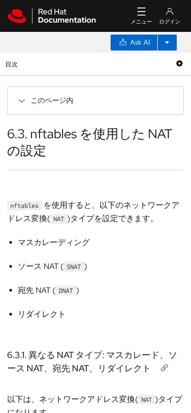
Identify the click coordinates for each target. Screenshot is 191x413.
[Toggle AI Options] (167, 43)
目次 (12, 64)
